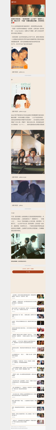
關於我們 (12, 428)
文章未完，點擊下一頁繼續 (28, 268)
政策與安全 (16, 428)
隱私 (21, 428)
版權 (22, 428)
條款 (19, 428)
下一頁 (28, 271)
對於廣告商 (25, 428)
